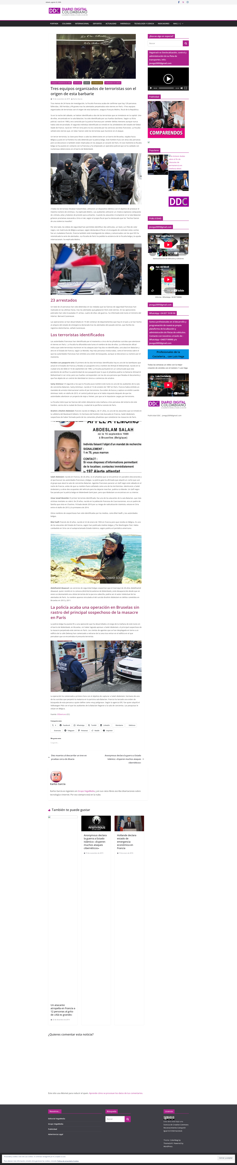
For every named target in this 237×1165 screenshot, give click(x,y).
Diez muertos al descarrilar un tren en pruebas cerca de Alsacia (69, 757)
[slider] (166, 88)
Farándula (125, 23)
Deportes (97, 23)
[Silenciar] (181, 88)
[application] (168, 79)
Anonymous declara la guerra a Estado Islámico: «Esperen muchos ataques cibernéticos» (123, 759)
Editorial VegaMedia (56, 1118)
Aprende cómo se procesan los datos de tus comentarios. (116, 1093)
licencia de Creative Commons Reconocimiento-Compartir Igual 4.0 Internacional (176, 1127)
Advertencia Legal (55, 1134)
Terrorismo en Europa (112, 83)
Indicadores (163, 23)
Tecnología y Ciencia (144, 23)
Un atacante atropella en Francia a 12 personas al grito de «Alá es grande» (63, 1009)
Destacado (77, 83)
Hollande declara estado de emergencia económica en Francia (126, 842)
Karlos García (77, 99)
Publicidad (52, 1129)
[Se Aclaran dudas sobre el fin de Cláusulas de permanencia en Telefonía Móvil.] (179, 162)
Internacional (82, 23)
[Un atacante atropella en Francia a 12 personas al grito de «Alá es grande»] (63, 817)
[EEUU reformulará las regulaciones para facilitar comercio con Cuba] (158, 165)
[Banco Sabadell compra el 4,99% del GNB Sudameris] (178, 181)
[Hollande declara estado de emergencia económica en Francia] (129, 817)
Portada (54, 23)
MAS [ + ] (177, 23)
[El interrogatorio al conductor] (179, 201)
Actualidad (111, 23)
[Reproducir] (151, 88)
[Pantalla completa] (185, 88)
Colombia (66, 23)
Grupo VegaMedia (86, 791)
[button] (182, 23)
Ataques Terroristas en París (61, 83)
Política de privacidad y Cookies (68, 1161)
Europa (86, 83)
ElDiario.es (61, 714)
